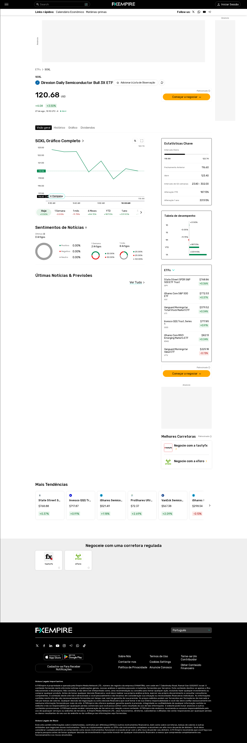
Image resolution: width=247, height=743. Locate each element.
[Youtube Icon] (57, 646)
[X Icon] (37, 646)
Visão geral (43, 127)
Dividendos (88, 127)
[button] (6, 4)
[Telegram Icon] (71, 646)
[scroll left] (206, 505)
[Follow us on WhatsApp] (199, 12)
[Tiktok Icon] (84, 646)
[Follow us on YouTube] (204, 12)
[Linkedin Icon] (51, 646)
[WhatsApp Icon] (78, 646)
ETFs (38, 69)
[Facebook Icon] (44, 646)
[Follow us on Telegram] (210, 12)
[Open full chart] (142, 141)
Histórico (59, 127)
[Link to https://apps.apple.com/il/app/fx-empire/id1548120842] (53, 657)
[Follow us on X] (194, 12)
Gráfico (72, 127)
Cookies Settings (160, 661)
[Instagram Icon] (64, 646)
